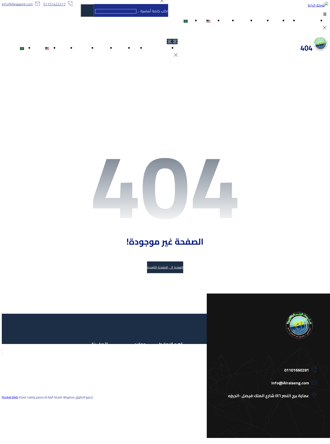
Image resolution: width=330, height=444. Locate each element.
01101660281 (93, 364)
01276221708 (93, 371)
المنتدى (136, 358)
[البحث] (87, 10)
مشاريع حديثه (169, 378)
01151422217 (93, 358)
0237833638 (94, 385)
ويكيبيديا (136, 371)
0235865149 (94, 378)
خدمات (174, 371)
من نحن (173, 364)
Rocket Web (10, 397)
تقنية (175, 385)
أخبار (139, 385)
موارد (138, 378)
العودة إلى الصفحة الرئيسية (165, 267)
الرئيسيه (173, 358)
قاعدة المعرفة (131, 364)
